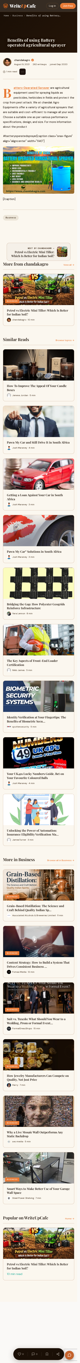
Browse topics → (65, 340)
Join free (68, 5)
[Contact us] (69, 1355)
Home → (69, 1218)
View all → (68, 264)
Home (6, 15)
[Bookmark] (47, 1354)
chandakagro (22, 60)
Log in (52, 5)
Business (17, 15)
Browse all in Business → (60, 860)
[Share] (58, 1354)
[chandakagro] (7, 62)
